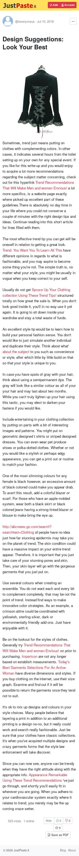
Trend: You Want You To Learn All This (32, 250)
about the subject (16, 351)
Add (55, 5)
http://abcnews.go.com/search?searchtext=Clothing (27, 529)
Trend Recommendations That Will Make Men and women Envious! (38, 185)
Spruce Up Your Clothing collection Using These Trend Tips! (36, 292)
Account (69, 5)
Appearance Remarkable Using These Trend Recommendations (35, 777)
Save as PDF (59, 835)
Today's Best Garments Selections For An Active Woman (36, 667)
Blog (63, 850)
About (72, 850)
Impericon (29, 656)
